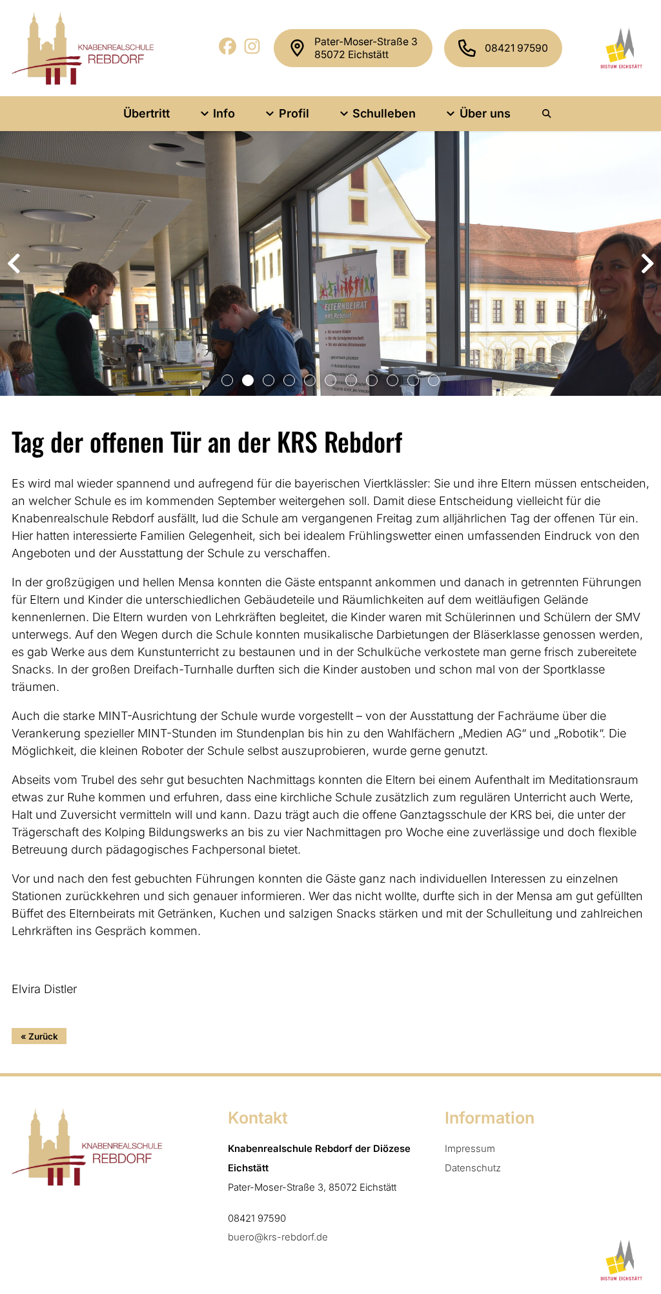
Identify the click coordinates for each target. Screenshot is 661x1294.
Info (224, 113)
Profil (294, 113)
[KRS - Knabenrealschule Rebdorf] (83, 48)
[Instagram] (252, 50)
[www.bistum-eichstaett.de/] (619, 48)
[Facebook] (228, 50)
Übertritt (146, 113)
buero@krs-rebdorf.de (278, 1237)
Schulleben (384, 113)
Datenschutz (473, 1168)
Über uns (485, 113)
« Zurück (39, 1036)
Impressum (470, 1149)
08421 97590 (516, 48)
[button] (227, 380)
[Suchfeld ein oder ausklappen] (547, 113)
